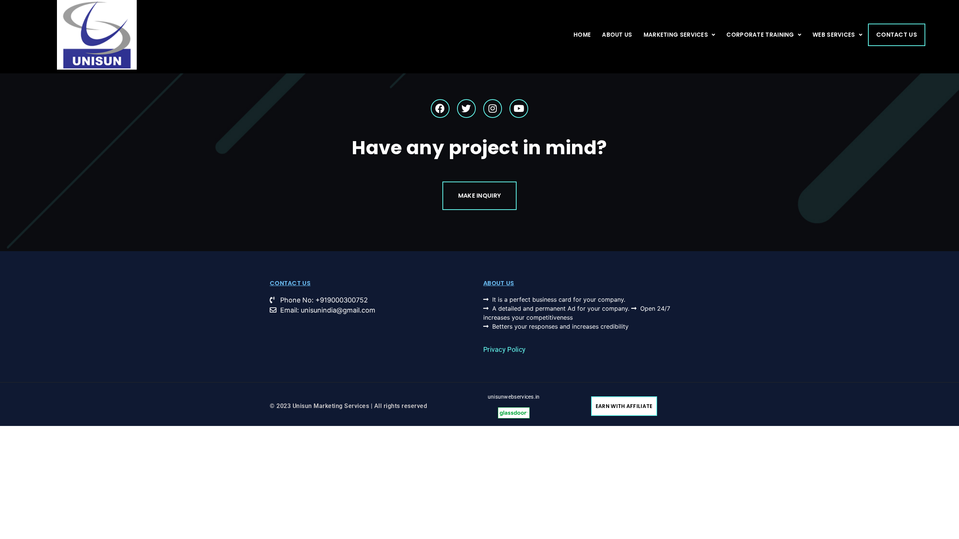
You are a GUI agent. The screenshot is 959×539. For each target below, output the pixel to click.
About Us (617, 35)
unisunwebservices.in (514, 397)
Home (582, 35)
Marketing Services (676, 35)
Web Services (834, 35)
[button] (679, 35)
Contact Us (896, 34)
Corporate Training (760, 35)
